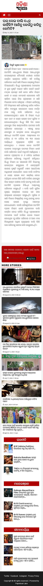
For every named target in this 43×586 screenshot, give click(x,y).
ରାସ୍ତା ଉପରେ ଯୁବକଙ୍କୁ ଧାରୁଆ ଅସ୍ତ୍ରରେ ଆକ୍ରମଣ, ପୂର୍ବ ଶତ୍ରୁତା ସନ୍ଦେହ (19, 374)
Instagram (23, 576)
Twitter (6, 576)
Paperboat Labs (21, 583)
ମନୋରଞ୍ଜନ (21, 483)
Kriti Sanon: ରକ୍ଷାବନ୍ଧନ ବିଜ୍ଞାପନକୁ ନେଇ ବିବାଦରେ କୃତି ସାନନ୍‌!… (25, 516)
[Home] (4, 15)
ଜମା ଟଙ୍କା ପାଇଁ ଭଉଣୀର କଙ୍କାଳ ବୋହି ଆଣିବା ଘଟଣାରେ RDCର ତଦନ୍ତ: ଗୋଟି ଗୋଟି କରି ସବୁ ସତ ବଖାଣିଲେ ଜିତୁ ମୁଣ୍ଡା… (21, 427)
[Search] (39, 15)
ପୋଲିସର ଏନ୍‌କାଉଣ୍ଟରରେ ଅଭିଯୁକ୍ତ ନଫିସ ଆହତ (20, 400)
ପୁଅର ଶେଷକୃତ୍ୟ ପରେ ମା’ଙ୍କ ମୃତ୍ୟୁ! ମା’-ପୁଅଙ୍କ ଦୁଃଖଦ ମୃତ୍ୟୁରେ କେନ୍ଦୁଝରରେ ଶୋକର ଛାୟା (21, 318)
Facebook (14, 576)
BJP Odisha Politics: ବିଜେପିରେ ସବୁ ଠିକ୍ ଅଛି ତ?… (24, 447)
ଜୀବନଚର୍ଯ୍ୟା (21, 530)
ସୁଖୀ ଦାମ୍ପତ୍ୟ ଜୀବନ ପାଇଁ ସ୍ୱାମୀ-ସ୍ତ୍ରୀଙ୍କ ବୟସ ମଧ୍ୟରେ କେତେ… (24, 538)
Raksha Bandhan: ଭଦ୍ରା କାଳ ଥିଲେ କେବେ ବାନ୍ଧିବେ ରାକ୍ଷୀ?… (25, 459)
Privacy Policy (33, 576)
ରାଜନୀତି (21, 439)
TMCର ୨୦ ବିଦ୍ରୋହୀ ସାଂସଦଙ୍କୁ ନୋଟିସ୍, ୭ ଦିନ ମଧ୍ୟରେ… (26, 469)
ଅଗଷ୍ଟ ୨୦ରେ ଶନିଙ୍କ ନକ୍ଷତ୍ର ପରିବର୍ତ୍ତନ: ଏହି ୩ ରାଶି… (26, 548)
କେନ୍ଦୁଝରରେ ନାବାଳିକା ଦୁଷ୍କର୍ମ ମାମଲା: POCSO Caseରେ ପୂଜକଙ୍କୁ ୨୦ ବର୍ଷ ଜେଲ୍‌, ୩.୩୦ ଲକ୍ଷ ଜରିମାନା (21, 289)
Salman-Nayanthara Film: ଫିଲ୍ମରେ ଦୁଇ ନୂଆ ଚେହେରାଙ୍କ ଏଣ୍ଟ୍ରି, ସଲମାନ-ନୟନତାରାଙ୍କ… (26, 493)
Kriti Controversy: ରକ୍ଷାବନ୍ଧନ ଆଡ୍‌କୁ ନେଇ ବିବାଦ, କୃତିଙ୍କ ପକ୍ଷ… (26, 505)
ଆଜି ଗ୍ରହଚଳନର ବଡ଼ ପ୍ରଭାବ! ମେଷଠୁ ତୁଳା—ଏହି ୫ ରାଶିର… (26, 559)
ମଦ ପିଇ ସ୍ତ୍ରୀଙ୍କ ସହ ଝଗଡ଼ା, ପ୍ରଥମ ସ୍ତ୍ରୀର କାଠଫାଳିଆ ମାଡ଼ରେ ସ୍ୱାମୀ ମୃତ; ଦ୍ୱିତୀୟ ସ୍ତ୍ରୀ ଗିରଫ (21, 346)
